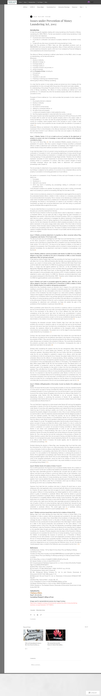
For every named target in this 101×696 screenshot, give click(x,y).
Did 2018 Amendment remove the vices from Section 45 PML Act (33, 644)
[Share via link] (41, 614)
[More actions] (80, 16)
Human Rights (40, 7)
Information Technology (63, 7)
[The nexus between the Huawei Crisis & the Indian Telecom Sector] (55, 635)
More (81, 7)
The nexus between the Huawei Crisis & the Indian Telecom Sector (54, 644)
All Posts (25, 7)
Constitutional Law (51, 7)
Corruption (32, 610)
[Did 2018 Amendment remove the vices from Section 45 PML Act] (33, 635)
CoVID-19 (32, 7)
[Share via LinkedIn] (37, 614)
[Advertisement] (50, 686)
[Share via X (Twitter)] (34, 614)
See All (86, 626)
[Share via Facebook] (30, 614)
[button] (86, 7)
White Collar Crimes (40, 610)
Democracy (74, 7)
